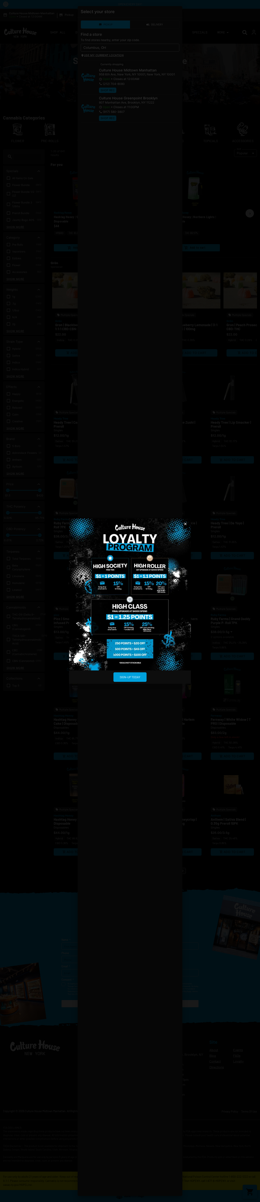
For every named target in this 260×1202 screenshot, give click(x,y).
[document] (130, 601)
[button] (185, 524)
